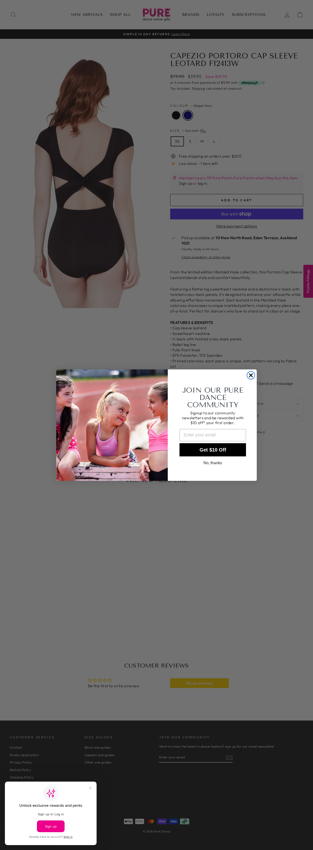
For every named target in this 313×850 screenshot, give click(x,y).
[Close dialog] (251, 375)
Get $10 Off (213, 449)
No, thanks (212, 463)
